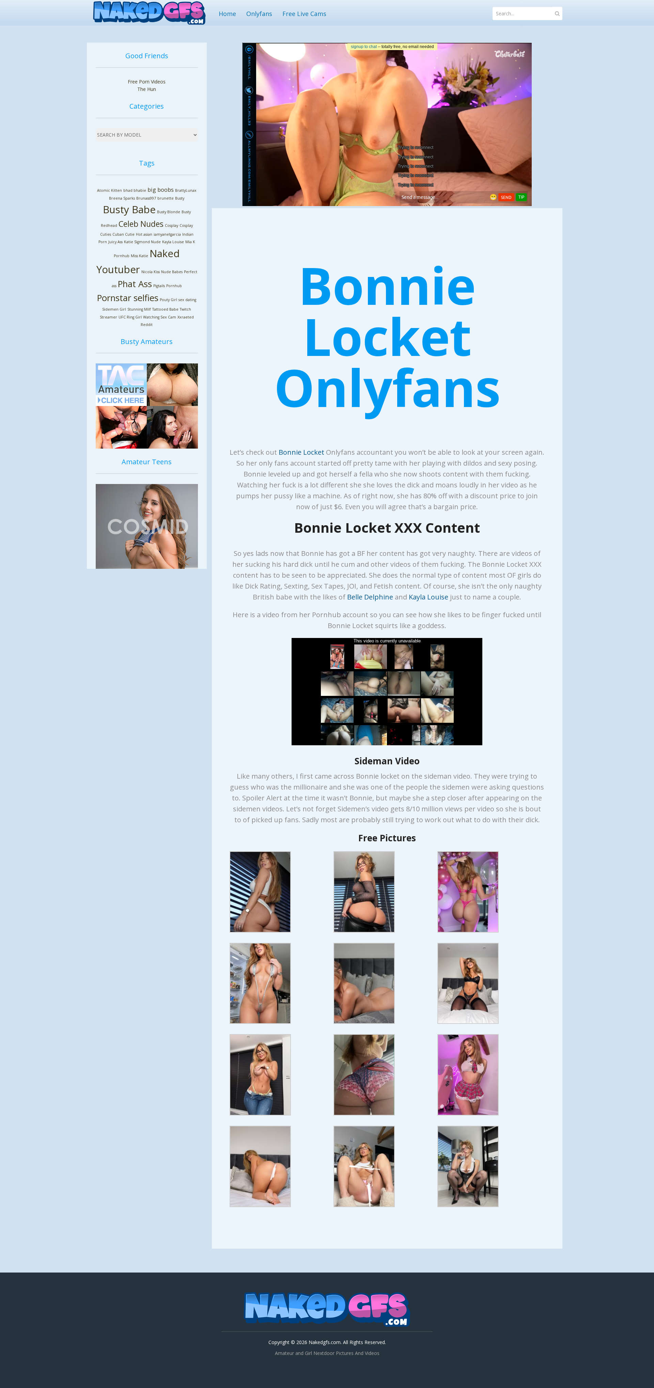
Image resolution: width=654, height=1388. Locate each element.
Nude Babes (172, 271)
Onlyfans (259, 14)
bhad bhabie (134, 190)
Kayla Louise (173, 241)
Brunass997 (146, 198)
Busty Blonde (168, 211)
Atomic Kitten (109, 190)
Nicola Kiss (150, 271)
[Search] (557, 13)
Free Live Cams (304, 14)
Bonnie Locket (301, 452)
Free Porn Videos (147, 81)
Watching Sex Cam (159, 317)
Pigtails (159, 285)
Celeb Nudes (141, 223)
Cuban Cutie (123, 234)
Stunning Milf (139, 309)
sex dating (187, 299)
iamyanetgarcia (167, 234)
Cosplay (171, 225)
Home (227, 14)
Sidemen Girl (114, 309)
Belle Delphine (370, 597)
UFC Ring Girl (130, 317)
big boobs (160, 189)
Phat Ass (135, 284)
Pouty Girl (168, 299)
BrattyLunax (186, 190)
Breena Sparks (122, 198)
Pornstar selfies (127, 298)
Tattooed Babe (165, 309)
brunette (165, 198)
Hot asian (144, 234)
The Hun (146, 89)
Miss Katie (139, 255)
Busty (179, 198)
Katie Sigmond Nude (142, 241)
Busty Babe (129, 209)
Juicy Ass (115, 241)
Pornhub (174, 285)
